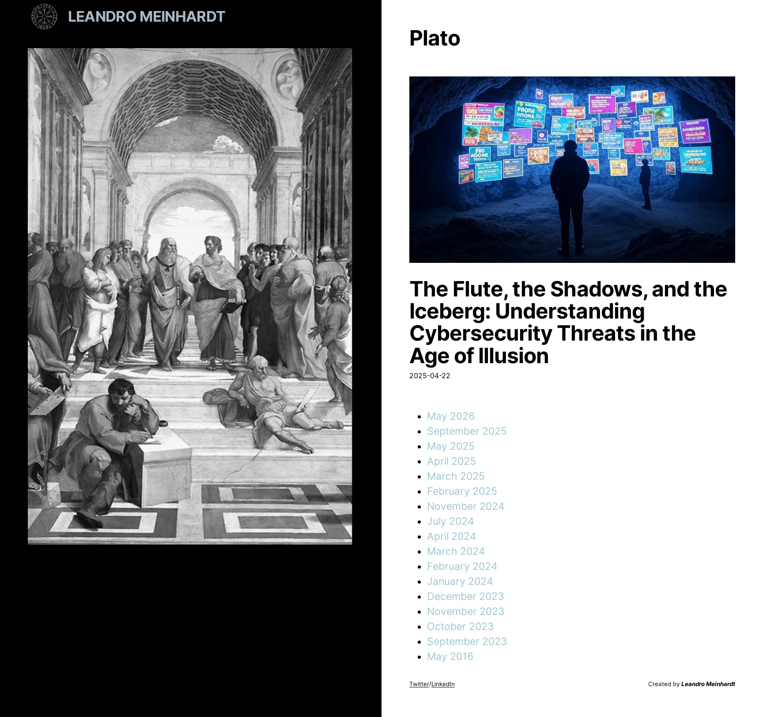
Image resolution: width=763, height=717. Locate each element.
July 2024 (450, 521)
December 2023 (465, 596)
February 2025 (462, 491)
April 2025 (451, 461)
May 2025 (451, 446)
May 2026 (451, 416)
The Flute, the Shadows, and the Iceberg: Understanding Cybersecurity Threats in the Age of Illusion (568, 322)
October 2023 (460, 626)
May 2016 (450, 656)
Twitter (419, 683)
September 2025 (467, 431)
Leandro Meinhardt (147, 16)
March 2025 (456, 476)
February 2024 (462, 566)
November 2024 (466, 506)
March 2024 (456, 551)
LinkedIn (443, 683)
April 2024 (451, 536)
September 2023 (467, 641)
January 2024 (460, 581)
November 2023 (466, 611)
